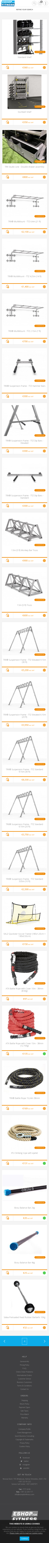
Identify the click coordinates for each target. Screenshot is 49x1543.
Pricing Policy (24, 1365)
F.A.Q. (25, 1368)
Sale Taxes (24, 1411)
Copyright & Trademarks (24, 1439)
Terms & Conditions (24, 1386)
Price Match (24, 1414)
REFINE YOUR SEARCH (24, 9)
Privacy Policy (24, 1443)
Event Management (24, 1432)
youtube (25, 1468)
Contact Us (24, 1389)
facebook (25, 1458)
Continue (24, 1538)
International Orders (24, 1375)
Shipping (24, 1400)
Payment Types (24, 1407)
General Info (24, 1361)
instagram (25, 1464)
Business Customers (24, 1382)
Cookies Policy (24, 1446)
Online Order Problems (24, 1372)
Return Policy (24, 1404)
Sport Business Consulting (24, 1436)
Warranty (24, 1418)
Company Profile (24, 1429)
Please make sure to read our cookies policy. (26, 1533)
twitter (26, 1461)
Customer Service (24, 1379)
